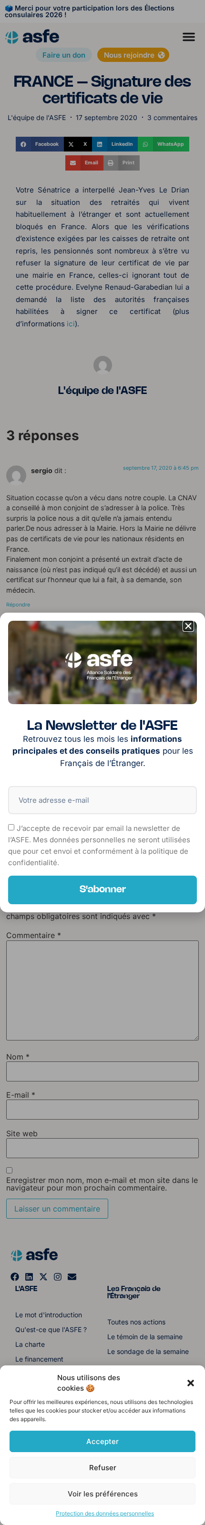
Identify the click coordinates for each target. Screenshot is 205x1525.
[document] (102, 762)
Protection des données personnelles (105, 1513)
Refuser (102, 1467)
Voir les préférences (103, 1493)
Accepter (102, 1441)
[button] (190, 1383)
